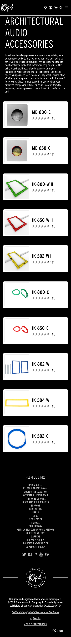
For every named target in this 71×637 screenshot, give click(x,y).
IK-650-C (40, 328)
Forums (35, 522)
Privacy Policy (35, 539)
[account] (50, 7)
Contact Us (35, 508)
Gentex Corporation (33, 605)
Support (35, 505)
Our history (35, 526)
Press (35, 512)
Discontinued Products (35, 502)
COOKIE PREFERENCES (35, 624)
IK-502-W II (42, 256)
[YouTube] (41, 554)
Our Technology (35, 533)
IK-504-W (40, 400)
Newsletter (35, 519)
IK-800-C (40, 292)
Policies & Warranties (35, 543)
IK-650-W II (42, 220)
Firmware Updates (36, 498)
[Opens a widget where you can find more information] (58, 631)
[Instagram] (35, 554)
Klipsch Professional (35, 488)
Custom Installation (35, 491)
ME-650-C (41, 148)
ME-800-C (41, 112)
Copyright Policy (35, 546)
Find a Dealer (35, 484)
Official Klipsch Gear (35, 495)
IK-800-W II (42, 184)
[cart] (55, 7)
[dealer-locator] (45, 7)
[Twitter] (24, 554)
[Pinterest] (47, 554)
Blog (35, 515)
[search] (61, 7)
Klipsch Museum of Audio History (35, 529)
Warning (37, 618)
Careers (35, 536)
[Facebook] (30, 554)
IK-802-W (40, 364)
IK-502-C (40, 436)
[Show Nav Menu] (67, 7)
